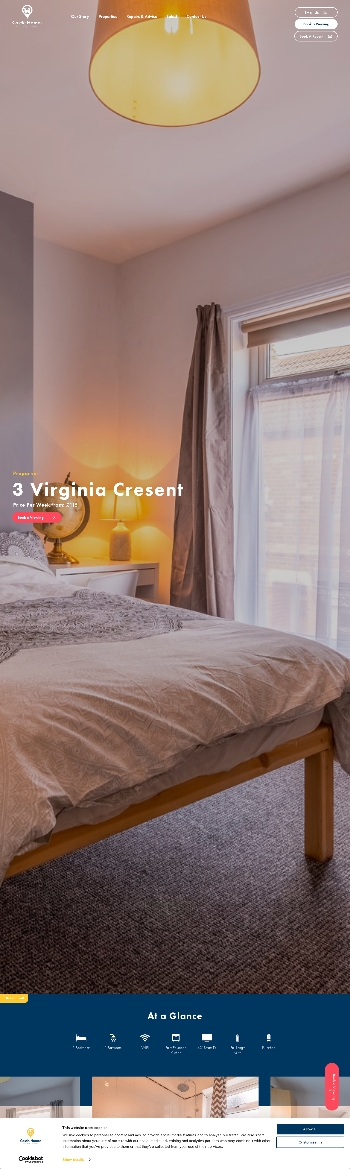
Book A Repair (312, 36)
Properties (108, 16)
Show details (73, 1160)
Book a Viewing (316, 23)
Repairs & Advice (141, 16)
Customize (307, 1142)
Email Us (312, 12)
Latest (172, 16)
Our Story (80, 16)
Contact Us (196, 16)
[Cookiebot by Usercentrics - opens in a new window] (31, 1159)
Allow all (310, 1129)
